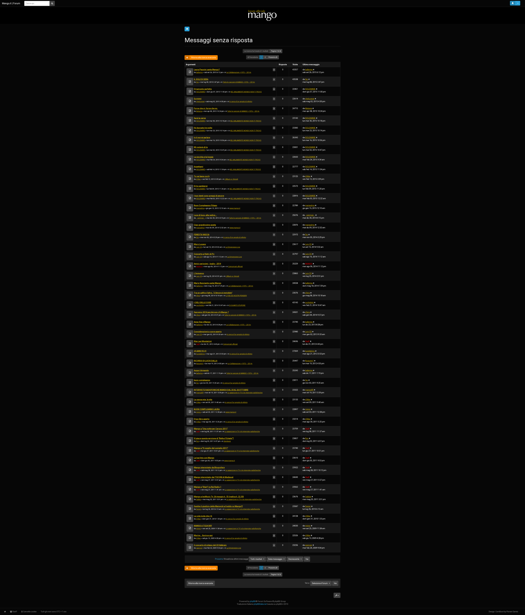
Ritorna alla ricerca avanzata (203, 57)
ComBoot (499, 611)
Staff (198, 344)
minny (198, 412)
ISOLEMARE (200, 92)
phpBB (253, 601)
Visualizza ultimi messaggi (243, 559)
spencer (199, 548)
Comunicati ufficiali (235, 267)
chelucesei (200, 102)
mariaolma (200, 208)
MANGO (199, 267)
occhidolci (200, 305)
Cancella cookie (30, 611)
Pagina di (276, 51)
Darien (198, 509)
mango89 (199, 393)
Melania (199, 111)
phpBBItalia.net (260, 604)
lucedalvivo (200, 354)
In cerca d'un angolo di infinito (240, 102)
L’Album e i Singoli (231, 179)
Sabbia (198, 499)
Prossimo (272, 57)
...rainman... (200, 218)
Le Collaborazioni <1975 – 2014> (238, 72)
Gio (197, 82)
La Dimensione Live (232, 247)
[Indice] (262, 15)
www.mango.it (235, 208)
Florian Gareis (512, 611)
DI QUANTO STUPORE (237, 305)
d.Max (198, 179)
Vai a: (307, 583)
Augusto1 (199, 364)
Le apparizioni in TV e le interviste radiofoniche (244, 393)
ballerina (199, 72)
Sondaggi (227, 441)
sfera (198, 296)
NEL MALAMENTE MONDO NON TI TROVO (246, 92)
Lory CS (199, 247)
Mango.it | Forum (11, 3)
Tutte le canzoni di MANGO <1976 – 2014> (239, 82)
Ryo (197, 441)
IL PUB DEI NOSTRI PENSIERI (236, 296)
